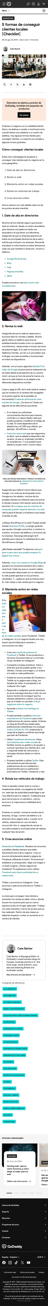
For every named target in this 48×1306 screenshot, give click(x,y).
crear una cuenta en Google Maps (27, 562)
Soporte (5, 1212)
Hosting (12, 1156)
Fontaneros (9, 1088)
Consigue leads (11, 1035)
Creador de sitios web (14, 1055)
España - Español (9, 1257)
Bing (9, 263)
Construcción (10, 1042)
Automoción (10, 995)
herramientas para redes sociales (22, 742)
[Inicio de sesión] (38, 4)
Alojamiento (10, 989)
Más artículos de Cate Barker (19, 975)
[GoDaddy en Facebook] (4, 1264)
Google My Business (16, 259)
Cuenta (5, 1231)
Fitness (7, 1082)
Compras (6, 1237)
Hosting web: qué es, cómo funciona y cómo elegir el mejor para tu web (18, 1170)
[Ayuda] (33, 4)
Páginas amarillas (15, 271)
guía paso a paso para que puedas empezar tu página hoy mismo (22, 552)
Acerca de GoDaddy (10, 1205)
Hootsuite (30, 739)
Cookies (41, 1272)
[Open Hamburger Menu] (3, 4)
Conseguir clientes (13, 1029)
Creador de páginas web (15, 1049)
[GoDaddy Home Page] (12, 1246)
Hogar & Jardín (11, 1095)
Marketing (9, 18)
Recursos (6, 1218)
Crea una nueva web (16, 433)
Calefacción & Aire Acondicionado (20, 1015)
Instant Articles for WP (17, 729)
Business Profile (16, 526)
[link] (11, 84)
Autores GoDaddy (12, 1002)
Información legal (10, 1272)
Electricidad (10, 1069)
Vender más (9, 1122)
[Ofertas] (28, 4)
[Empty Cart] (43, 4)
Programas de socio (10, 1224)
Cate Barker (15, 49)
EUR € (40, 1257)
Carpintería (9, 1022)
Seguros (8, 1115)
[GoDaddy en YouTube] (29, 1264)
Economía (8, 1062)
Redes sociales (11, 1102)
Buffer (35, 760)
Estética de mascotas (14, 1075)
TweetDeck (18, 739)
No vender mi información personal (24, 1277)
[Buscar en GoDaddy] (44, 11)
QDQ (9, 276)
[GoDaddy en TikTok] (16, 1264)
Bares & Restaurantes (14, 1009)
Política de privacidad (27, 1272)
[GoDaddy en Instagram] (10, 1264)
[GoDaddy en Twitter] (22, 1264)
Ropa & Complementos (14, 1108)
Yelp (9, 267)
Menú (4, 11)
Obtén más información (17, 1181)
